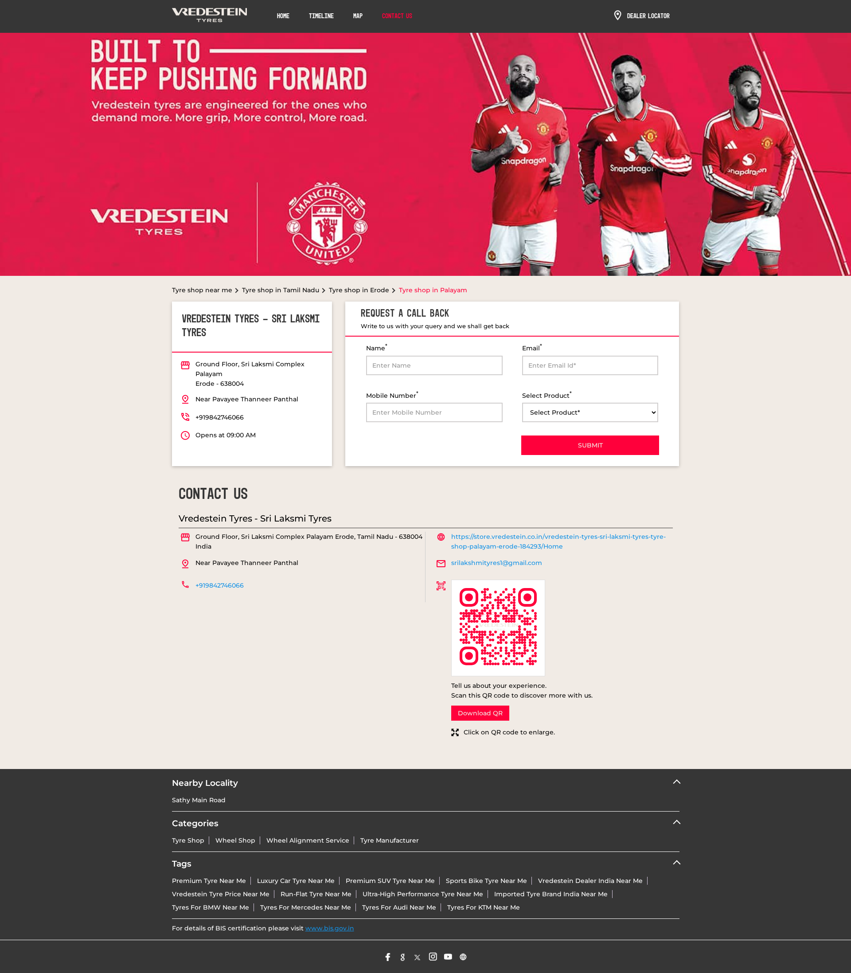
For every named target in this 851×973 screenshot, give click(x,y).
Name (376, 347)
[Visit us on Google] (403, 956)
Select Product (547, 395)
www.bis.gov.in (329, 928)
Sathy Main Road (199, 800)
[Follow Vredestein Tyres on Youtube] (448, 956)
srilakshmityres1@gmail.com (496, 563)
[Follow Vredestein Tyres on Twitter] (418, 956)
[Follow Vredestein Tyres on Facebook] (388, 956)
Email (532, 347)
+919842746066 (219, 417)
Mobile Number (392, 395)
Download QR (480, 713)
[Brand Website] (463, 956)
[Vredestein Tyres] (209, 16)
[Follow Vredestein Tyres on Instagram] (433, 956)
